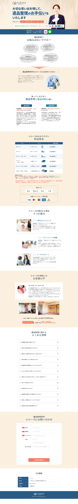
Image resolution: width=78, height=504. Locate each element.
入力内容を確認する (39, 460)
